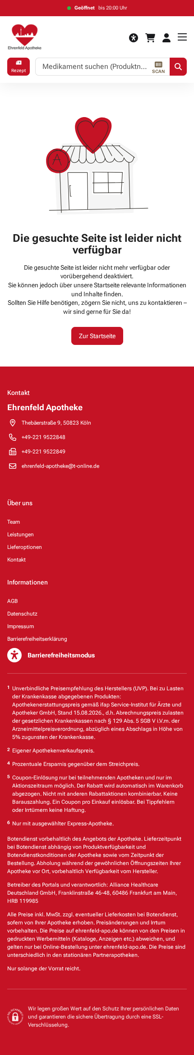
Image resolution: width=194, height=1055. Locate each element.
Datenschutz (22, 614)
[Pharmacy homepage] (37, 36)
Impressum (20, 626)
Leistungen (20, 534)
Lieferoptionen (24, 547)
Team (13, 522)
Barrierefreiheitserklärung (37, 639)
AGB (12, 601)
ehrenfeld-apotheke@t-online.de (60, 466)
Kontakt (16, 560)
